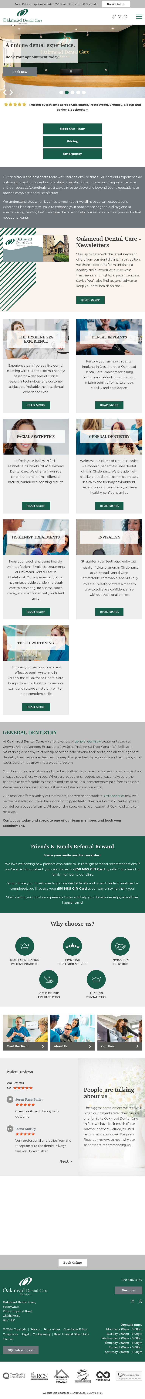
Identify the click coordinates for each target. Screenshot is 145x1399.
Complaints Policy (75, 1329)
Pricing (72, 141)
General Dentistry (109, 436)
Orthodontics (114, 796)
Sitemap (8, 1339)
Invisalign (109, 537)
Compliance (10, 1334)
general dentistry (88, 741)
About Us (61, 1046)
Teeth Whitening (35, 643)
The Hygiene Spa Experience (36, 339)
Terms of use (52, 1329)
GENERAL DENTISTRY (30, 733)
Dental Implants (109, 337)
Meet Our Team (72, 129)
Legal (25, 1334)
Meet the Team (17, 1046)
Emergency (72, 154)
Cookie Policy (41, 1334)
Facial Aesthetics (36, 436)
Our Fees (107, 1046)
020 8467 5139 (132, 1280)
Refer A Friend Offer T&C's (71, 1334)
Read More (90, 300)
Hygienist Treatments (36, 537)
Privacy (35, 1329)
